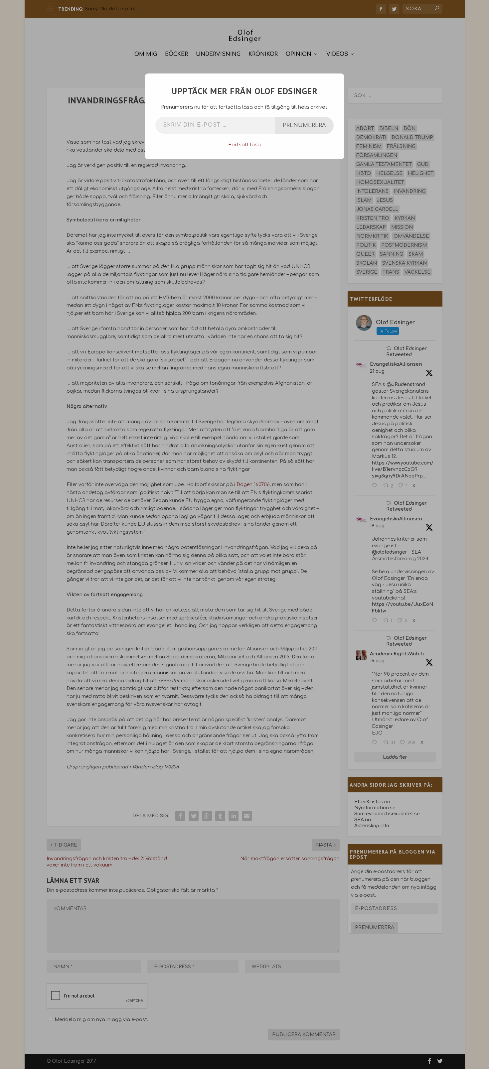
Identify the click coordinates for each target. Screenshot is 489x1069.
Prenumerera (304, 125)
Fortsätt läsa (245, 144)
